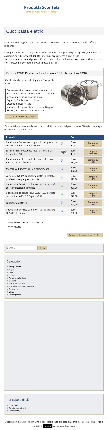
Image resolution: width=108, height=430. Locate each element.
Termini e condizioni (17, 408)
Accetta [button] (48, 426)
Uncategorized (15, 294)
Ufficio (11, 292)
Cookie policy (14, 410)
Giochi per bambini (17, 283)
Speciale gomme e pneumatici (21, 286)
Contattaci (13, 405)
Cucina (18, 226)
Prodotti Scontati (41, 7)
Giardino (12, 281)
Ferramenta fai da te (17, 278)
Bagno (11, 269)
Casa (11, 272)
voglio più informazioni (64, 426)
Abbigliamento (15, 266)
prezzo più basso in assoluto (46, 59)
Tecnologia (13, 289)
